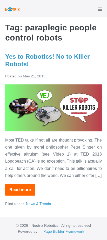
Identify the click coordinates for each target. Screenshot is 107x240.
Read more (22, 192)
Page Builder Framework (63, 231)
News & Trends (38, 204)
